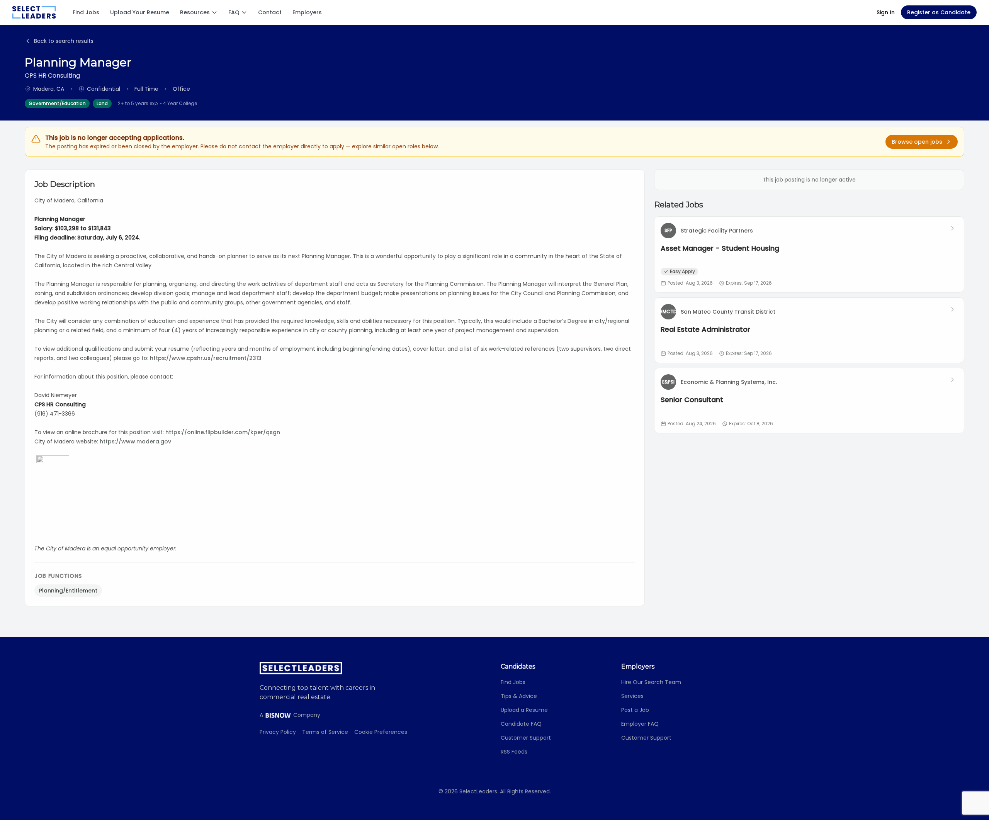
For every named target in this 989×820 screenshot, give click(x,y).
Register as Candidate (938, 12)
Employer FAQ (640, 724)
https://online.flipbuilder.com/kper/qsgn (222, 432)
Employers (307, 12)
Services (632, 696)
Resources (195, 12)
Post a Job (635, 710)
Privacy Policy (278, 732)
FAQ (234, 12)
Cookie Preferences (380, 732)
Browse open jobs (917, 142)
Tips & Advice (519, 696)
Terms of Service (325, 732)
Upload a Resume (524, 710)
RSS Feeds (514, 751)
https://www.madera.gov (135, 441)
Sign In (886, 12)
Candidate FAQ (521, 724)
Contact (270, 12)
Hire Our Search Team (651, 682)
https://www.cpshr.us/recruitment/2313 (206, 358)
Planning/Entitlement (68, 590)
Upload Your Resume (139, 12)
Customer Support (526, 738)
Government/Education (57, 103)
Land (102, 103)
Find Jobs (86, 12)
